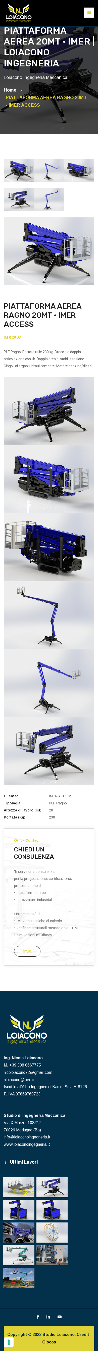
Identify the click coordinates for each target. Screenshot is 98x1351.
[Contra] (19, 13)
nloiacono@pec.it (19, 1080)
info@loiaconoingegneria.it (27, 1137)
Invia (27, 951)
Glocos (49, 1342)
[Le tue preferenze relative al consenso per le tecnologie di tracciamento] (9, 1342)
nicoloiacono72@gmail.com (28, 1072)
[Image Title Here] (18, 1187)
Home (11, 90)
